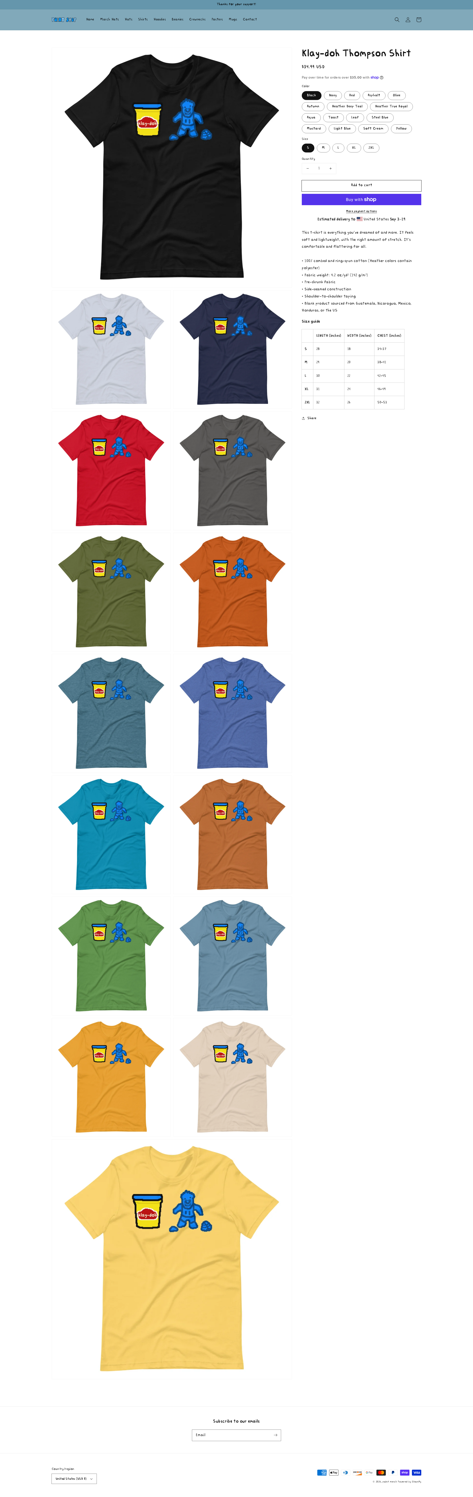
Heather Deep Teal (347, 106)
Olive (397, 95)
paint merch (390, 1481)
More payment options (361, 211)
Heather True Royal (391, 106)
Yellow (401, 129)
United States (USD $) (71, 1478)
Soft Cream (373, 129)
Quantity (308, 159)
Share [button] (312, 418)
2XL (371, 148)
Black (311, 95)
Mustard (314, 129)
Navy (333, 95)
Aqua (311, 117)
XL (354, 148)
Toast (333, 117)
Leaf (355, 117)
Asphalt (374, 95)
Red (352, 95)
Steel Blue (380, 117)
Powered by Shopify (409, 1481)
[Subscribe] (275, 1435)
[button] (397, 19)
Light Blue (342, 129)
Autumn (313, 106)
